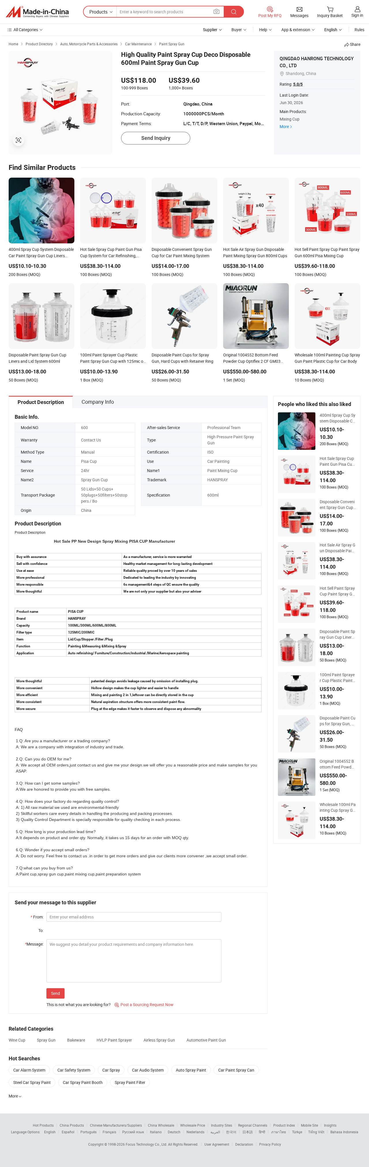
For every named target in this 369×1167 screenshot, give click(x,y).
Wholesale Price (192, 1125)
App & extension (295, 29)
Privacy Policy (270, 1144)
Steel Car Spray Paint (32, 1082)
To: (41, 930)
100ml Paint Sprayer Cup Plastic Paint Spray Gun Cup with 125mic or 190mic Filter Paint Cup (338, 677)
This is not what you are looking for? (78, 1004)
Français (109, 1132)
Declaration (244, 1144)
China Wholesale (161, 1125)
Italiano (156, 1132)
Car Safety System (73, 1070)
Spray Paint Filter (130, 1082)
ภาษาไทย (278, 1132)
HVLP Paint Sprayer (114, 1040)
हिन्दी (262, 1132)
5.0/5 (298, 84)
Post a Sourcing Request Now (144, 1004)
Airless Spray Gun (159, 1040)
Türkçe (297, 1132)
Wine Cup (17, 1040)
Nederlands (195, 1132)
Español (68, 1132)
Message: (34, 944)
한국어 (231, 1132)
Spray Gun (46, 1040)
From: (37, 917)
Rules (359, 29)
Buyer (236, 29)
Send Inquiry (155, 138)
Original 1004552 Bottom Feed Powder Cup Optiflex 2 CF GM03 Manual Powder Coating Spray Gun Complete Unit (338, 764)
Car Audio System (148, 1070)
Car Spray (111, 1070)
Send (55, 993)
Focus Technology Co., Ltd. (147, 1144)
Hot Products (43, 1125)
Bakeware (76, 1040)
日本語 (247, 1132)
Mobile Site (309, 1125)
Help (263, 29)
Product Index (284, 1125)
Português (88, 1132)
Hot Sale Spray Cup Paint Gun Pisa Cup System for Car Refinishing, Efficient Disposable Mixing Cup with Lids (337, 461)
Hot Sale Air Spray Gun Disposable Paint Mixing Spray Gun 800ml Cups (337, 548)
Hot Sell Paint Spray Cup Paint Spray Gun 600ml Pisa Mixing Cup (337, 591)
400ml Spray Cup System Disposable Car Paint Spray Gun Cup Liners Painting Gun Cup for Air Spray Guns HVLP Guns (338, 418)
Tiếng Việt (316, 1132)
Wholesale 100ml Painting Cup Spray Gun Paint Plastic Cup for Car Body (338, 807)
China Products (72, 1125)
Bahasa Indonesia (344, 1132)
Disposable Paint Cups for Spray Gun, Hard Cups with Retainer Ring (337, 721)
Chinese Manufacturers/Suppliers (116, 1125)
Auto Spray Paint (191, 1070)
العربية (215, 1132)
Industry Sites (221, 1125)
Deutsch (174, 1132)
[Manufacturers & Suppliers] (37, 12)
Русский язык (133, 1132)
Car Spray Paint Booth (83, 1082)
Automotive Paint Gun (206, 1040)
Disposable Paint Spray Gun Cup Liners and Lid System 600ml (337, 634)
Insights (330, 1125)
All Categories (26, 29)
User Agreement (216, 1144)
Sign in (357, 15)
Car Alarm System (29, 1070)
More (284, 126)
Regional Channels (252, 1125)
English (50, 1132)
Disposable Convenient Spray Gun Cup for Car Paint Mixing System (337, 504)
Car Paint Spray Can (236, 1070)
